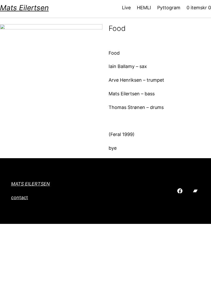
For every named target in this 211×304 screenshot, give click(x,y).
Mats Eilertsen (24, 7)
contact (19, 197)
